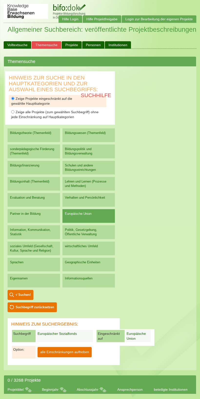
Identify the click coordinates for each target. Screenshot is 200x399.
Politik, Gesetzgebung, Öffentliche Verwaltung (81, 232)
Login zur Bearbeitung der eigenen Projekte (159, 19)
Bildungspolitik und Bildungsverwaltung (78, 151)
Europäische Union (78, 213)
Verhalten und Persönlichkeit (85, 197)
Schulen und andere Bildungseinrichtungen (80, 168)
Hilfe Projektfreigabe (102, 19)
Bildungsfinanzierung (24, 165)
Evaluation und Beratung (27, 197)
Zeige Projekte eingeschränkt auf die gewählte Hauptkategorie (41, 101)
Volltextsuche (17, 45)
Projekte (71, 45)
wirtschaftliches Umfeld (81, 246)
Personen (93, 45)
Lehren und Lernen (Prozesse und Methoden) (85, 184)
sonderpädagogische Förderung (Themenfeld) (32, 151)
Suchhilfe (96, 95)
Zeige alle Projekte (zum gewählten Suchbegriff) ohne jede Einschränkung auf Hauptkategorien (55, 114)
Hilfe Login (70, 19)
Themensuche (46, 45)
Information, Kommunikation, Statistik (30, 232)
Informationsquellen (78, 278)
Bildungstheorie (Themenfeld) (30, 133)
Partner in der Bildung (25, 213)
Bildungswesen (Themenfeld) (85, 133)
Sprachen (16, 262)
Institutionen (118, 45)
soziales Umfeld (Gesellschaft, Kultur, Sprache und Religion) (31, 248)
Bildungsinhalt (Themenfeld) (29, 181)
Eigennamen (19, 278)
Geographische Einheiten (82, 262)
